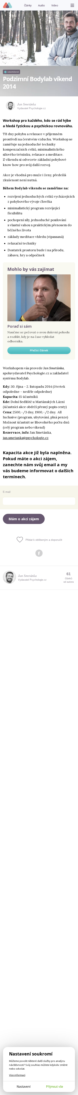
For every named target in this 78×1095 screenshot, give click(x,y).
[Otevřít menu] (72, 5)
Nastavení (23, 1086)
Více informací (17, 1075)
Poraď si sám (19, 326)
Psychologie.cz (7, 5)
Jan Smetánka (26, 104)
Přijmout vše (54, 1086)
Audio (41, 5)
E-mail (6, 491)
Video (54, 5)
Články (28, 5)
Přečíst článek (39, 350)
